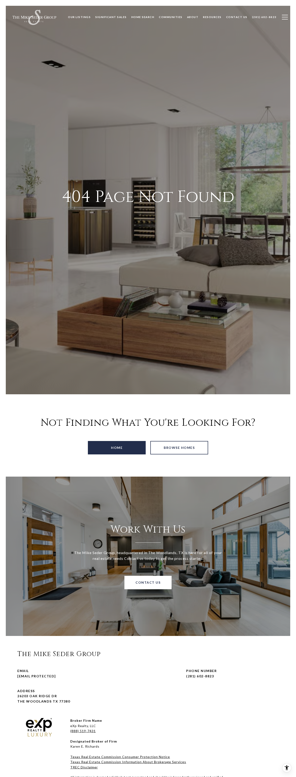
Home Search (142, 16)
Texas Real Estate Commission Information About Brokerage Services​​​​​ (128, 762)
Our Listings (79, 16)
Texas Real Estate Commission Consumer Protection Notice (120, 757)
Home (117, 448)
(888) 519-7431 (83, 731)
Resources (212, 16)
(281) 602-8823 (200, 676)
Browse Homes (179, 448)
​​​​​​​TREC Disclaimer (84, 767)
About (193, 16)
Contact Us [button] (148, 582)
